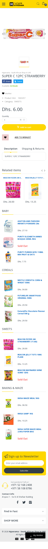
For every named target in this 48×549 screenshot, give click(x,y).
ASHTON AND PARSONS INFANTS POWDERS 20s (29, 222)
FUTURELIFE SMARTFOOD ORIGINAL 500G (29, 296)
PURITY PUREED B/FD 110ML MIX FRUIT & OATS (30, 253)
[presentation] (42, 171)
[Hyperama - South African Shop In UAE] (16, 4)
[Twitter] (24, 503)
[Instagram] (30, 503)
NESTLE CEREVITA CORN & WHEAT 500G (30, 281)
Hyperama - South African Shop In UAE (16, 73)
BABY (5, 211)
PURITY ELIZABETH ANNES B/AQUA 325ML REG (30, 237)
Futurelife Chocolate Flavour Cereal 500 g (31, 312)
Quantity (5, 116)
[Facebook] (17, 503)
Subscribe (24, 470)
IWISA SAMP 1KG (25, 413)
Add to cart (25, 127)
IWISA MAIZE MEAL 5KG (28, 398)
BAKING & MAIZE (12, 388)
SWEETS (17, 101)
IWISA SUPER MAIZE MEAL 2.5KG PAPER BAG (29, 430)
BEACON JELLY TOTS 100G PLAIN (35, 178)
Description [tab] (10, 148)
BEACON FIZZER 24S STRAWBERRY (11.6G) (13, 178)
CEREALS (7, 270)
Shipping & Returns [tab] (33, 148)
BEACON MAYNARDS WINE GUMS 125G (30, 371)
